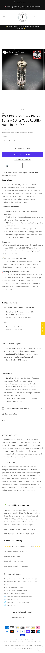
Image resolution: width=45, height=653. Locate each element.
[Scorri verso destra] (27, 109)
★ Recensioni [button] (43, 328)
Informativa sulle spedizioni (34, 645)
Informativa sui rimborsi (12, 556)
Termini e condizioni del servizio (15, 551)
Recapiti (17, 648)
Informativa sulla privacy (34, 641)
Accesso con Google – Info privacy (16, 566)
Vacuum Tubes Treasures (21, 639)
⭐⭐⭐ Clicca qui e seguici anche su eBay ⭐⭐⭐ (22, 546)
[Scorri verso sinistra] (17, 109)
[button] (4, 17)
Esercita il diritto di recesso (14, 561)
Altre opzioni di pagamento (23, 159)
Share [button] (6, 421)
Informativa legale (27, 648)
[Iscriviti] (33, 617)
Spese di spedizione (15, 132)
